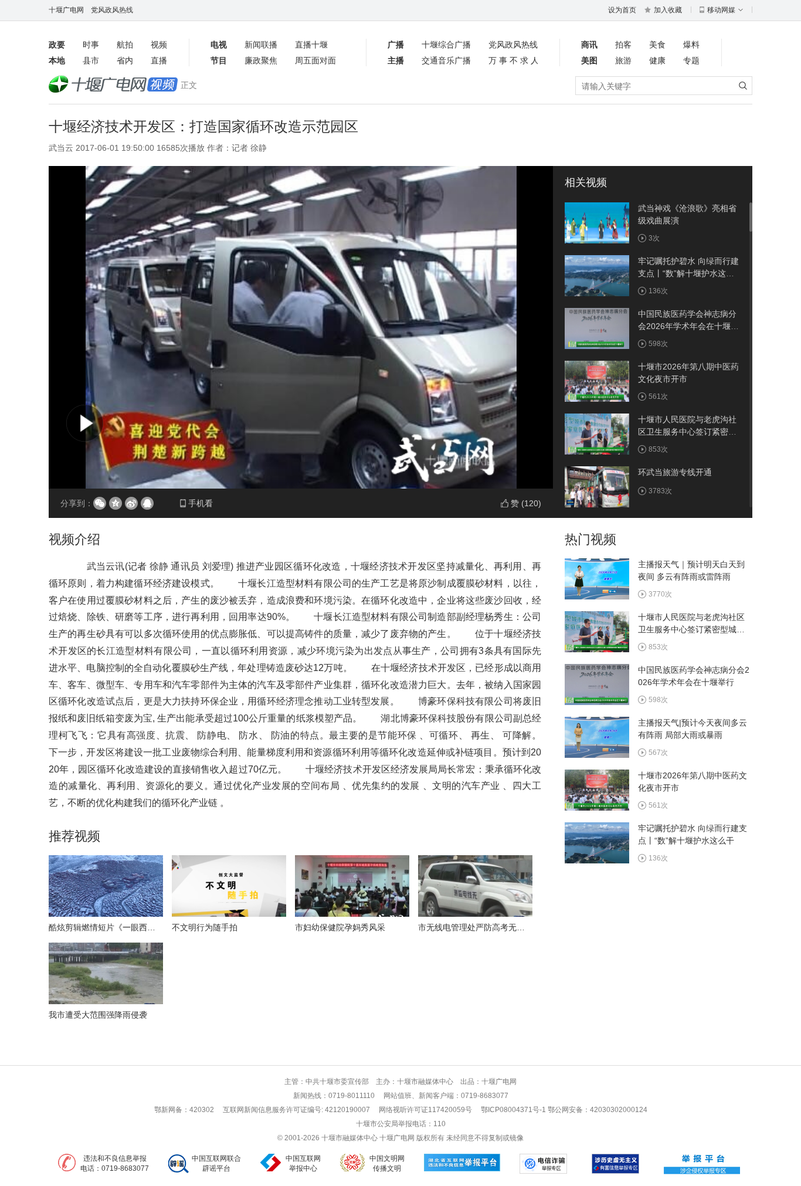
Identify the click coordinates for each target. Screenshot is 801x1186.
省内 (125, 60)
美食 (657, 44)
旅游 (623, 60)
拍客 (623, 44)
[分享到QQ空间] (115, 503)
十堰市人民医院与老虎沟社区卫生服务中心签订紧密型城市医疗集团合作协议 (687, 432)
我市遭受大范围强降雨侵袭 (98, 1014)
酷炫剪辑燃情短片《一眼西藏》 (106, 927)
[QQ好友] (147, 503)
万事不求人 (513, 60)
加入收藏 (668, 10)
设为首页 (622, 10)
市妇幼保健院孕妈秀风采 (340, 927)
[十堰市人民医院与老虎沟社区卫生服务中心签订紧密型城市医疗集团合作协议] (597, 433)
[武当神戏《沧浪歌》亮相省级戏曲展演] (597, 222)
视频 (159, 44)
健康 (657, 60)
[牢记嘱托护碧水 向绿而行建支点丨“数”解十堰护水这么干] (597, 275)
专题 (691, 60)
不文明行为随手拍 (204, 927)
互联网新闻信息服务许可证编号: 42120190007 (296, 1110)
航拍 (125, 44)
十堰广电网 (66, 10)
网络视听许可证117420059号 (425, 1110)
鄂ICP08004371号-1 (514, 1110)
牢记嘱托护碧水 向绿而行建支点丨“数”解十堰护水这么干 (688, 273)
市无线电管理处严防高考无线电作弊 (483, 927)
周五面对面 (315, 60)
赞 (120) (526, 503)
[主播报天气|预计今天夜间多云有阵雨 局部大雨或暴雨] (597, 736)
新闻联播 (261, 44)
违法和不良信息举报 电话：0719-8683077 (114, 1163)
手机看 (200, 503)
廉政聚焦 (261, 60)
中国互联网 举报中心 (303, 1163)
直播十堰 (311, 44)
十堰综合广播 (446, 44)
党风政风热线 (112, 10)
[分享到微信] (99, 503)
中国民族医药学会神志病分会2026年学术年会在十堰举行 (688, 326)
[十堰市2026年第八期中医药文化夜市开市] (597, 380)
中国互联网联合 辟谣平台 (216, 1163)
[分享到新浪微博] (131, 503)
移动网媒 (721, 10)
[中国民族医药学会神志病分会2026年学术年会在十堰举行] (597, 328)
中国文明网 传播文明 (387, 1163)
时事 (91, 44)
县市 (91, 60)
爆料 (691, 44)
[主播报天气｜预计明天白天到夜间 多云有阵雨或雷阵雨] (597, 578)
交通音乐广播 (446, 60)
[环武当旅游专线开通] (597, 486)
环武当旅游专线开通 (675, 472)
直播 (159, 60)
